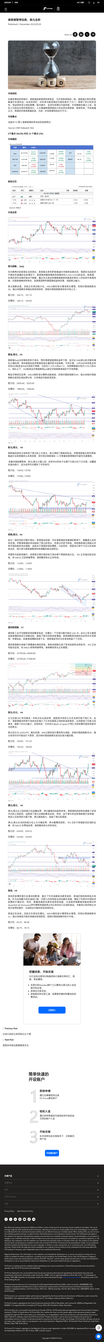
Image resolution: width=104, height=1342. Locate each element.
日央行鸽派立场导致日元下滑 (17, 1034)
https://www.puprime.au (71, 1277)
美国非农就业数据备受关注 (16, 1045)
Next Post (9, 1039)
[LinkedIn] (81, 34)
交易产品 (8, 1176)
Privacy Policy (9, 1211)
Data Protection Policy (25, 1211)
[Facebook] (75, 34)
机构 (16, 3)
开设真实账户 (52, 1153)
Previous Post (11, 1028)
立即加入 (52, 1010)
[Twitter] (87, 34)
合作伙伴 (7, 3)
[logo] (53, 9)
